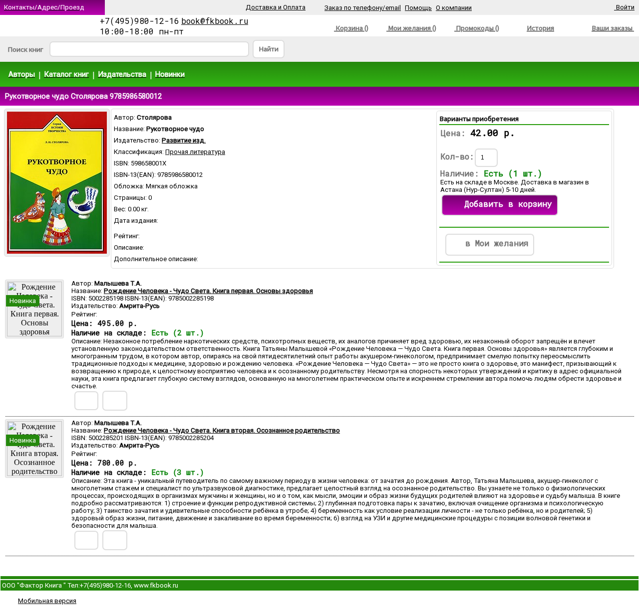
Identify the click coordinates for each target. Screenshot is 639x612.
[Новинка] (34, 333)
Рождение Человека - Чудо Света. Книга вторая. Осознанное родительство (222, 430)
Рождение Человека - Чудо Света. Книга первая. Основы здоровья (208, 291)
